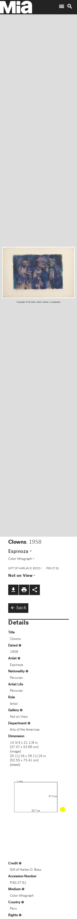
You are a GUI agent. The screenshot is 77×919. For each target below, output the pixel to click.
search (70, 6)
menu (62, 6)
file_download (13, 590)
